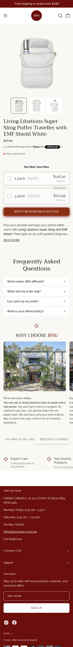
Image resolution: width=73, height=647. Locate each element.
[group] (36, 4)
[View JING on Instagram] (6, 622)
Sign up (36, 607)
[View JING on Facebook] (14, 622)
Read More (12, 240)
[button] (59, 15)
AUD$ (7, 633)
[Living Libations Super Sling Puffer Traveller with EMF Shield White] (19, 106)
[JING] (36, 15)
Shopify (33, 640)
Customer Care (12, 550)
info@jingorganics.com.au (20, 531)
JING (14, 640)
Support (8, 563)
